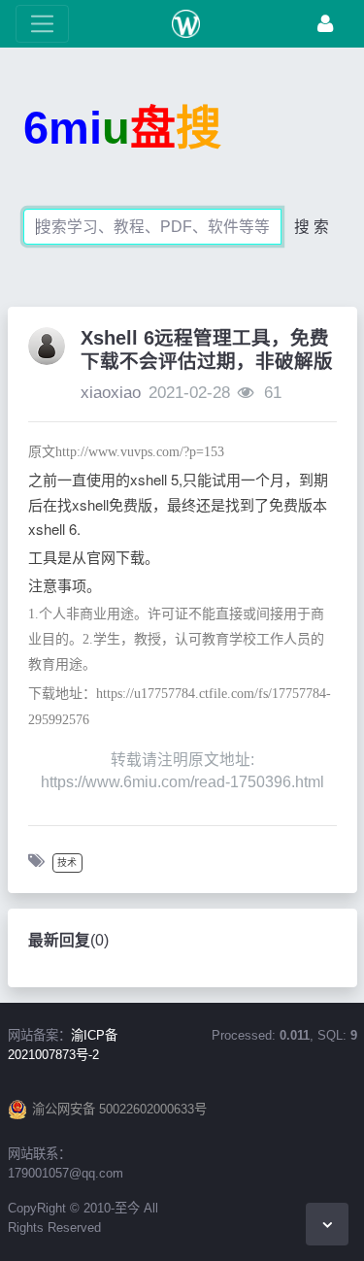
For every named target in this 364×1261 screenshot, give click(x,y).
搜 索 (311, 226)
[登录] (325, 24)
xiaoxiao (111, 392)
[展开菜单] (42, 24)
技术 (67, 862)
